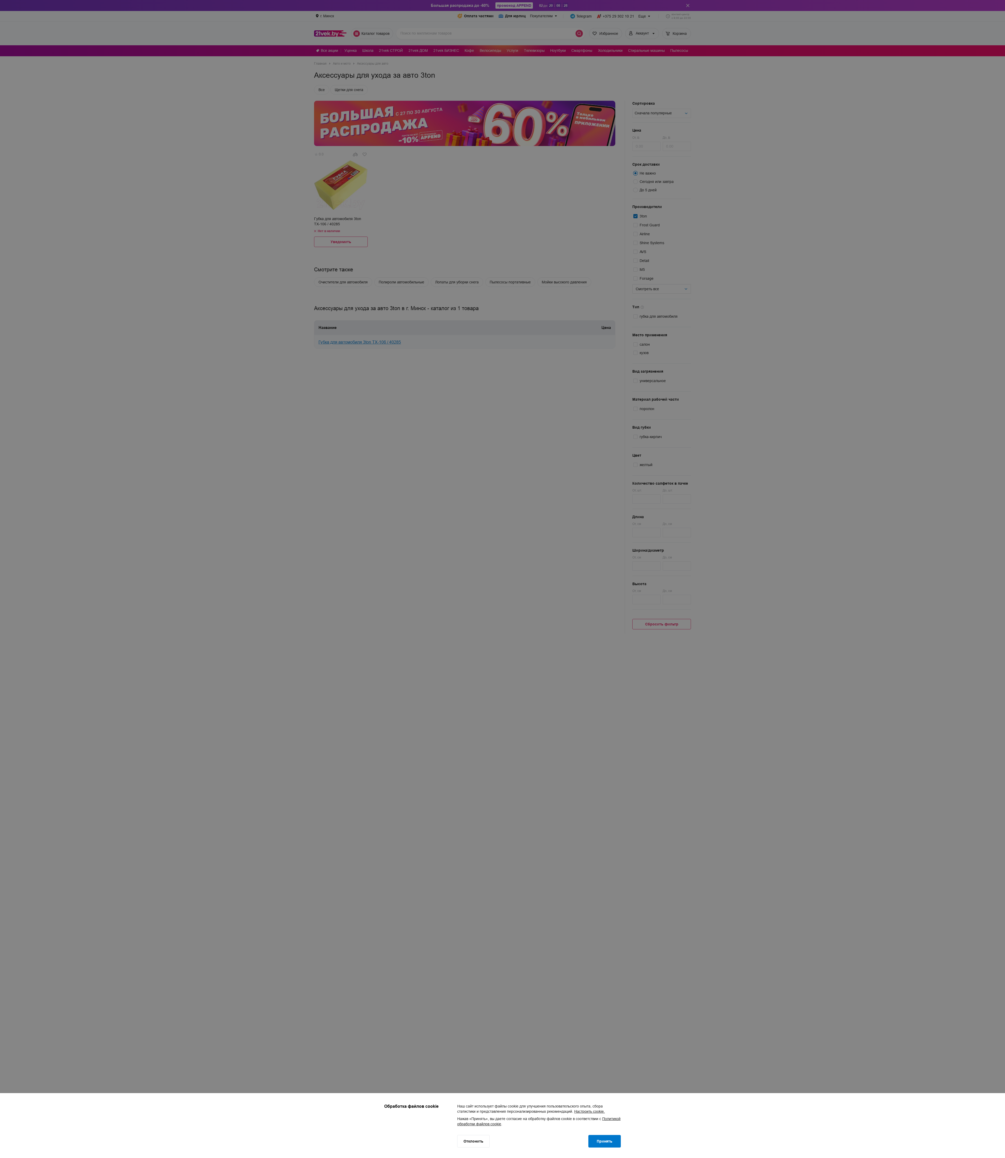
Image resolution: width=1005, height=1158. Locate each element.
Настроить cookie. (589, 1111)
